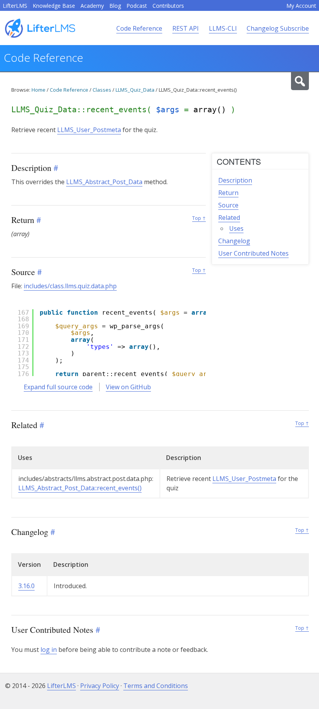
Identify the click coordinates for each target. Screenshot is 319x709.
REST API (185, 28)
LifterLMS (15, 5)
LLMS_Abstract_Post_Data (104, 182)
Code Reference (139, 28)
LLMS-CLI (223, 28)
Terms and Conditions (155, 685)
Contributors (168, 5)
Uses (236, 228)
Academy (92, 5)
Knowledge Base (54, 5)
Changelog (234, 241)
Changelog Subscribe (278, 28)
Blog (115, 5)
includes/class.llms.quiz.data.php (70, 286)
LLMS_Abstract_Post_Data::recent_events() (80, 488)
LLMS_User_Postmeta (89, 129)
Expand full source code (58, 387)
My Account (301, 5)
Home (39, 89)
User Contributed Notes (253, 253)
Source (228, 205)
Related (229, 217)
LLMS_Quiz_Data (135, 89)
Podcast (136, 5)
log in (48, 649)
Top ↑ (199, 218)
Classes (102, 89)
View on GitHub (128, 387)
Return (228, 192)
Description (235, 180)
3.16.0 (26, 586)
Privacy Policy (99, 685)
